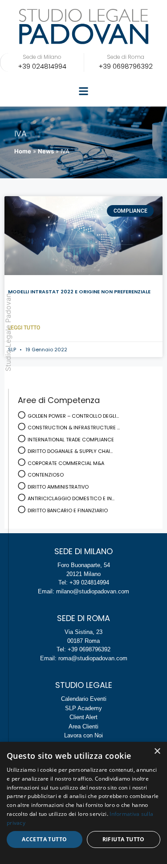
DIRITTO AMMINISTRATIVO (58, 486)
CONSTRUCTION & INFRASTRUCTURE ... (74, 427)
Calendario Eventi (83, 698)
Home (22, 151)
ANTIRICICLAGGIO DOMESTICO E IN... (71, 498)
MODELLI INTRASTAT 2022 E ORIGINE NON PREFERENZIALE (79, 291)
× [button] (157, 751)
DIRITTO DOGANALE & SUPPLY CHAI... (70, 451)
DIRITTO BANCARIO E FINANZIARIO (68, 510)
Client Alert (83, 717)
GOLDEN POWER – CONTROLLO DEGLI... (73, 416)
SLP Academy (83, 708)
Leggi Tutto (24, 328)
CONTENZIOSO (46, 474)
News (46, 151)
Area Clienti (83, 726)
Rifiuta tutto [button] (123, 839)
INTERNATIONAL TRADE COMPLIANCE (71, 439)
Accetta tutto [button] (44, 839)
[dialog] (83, 803)
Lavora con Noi (83, 735)
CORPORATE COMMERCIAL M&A (66, 463)
